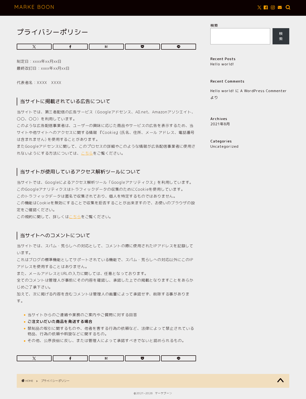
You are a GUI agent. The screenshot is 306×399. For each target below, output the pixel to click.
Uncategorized (224, 146)
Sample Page (219, 2)
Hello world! (222, 64)
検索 (214, 25)
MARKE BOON (34, 7)
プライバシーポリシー (226, 7)
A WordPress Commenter (263, 90)
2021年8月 (220, 123)
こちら (87, 153)
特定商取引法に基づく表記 (230, 12)
